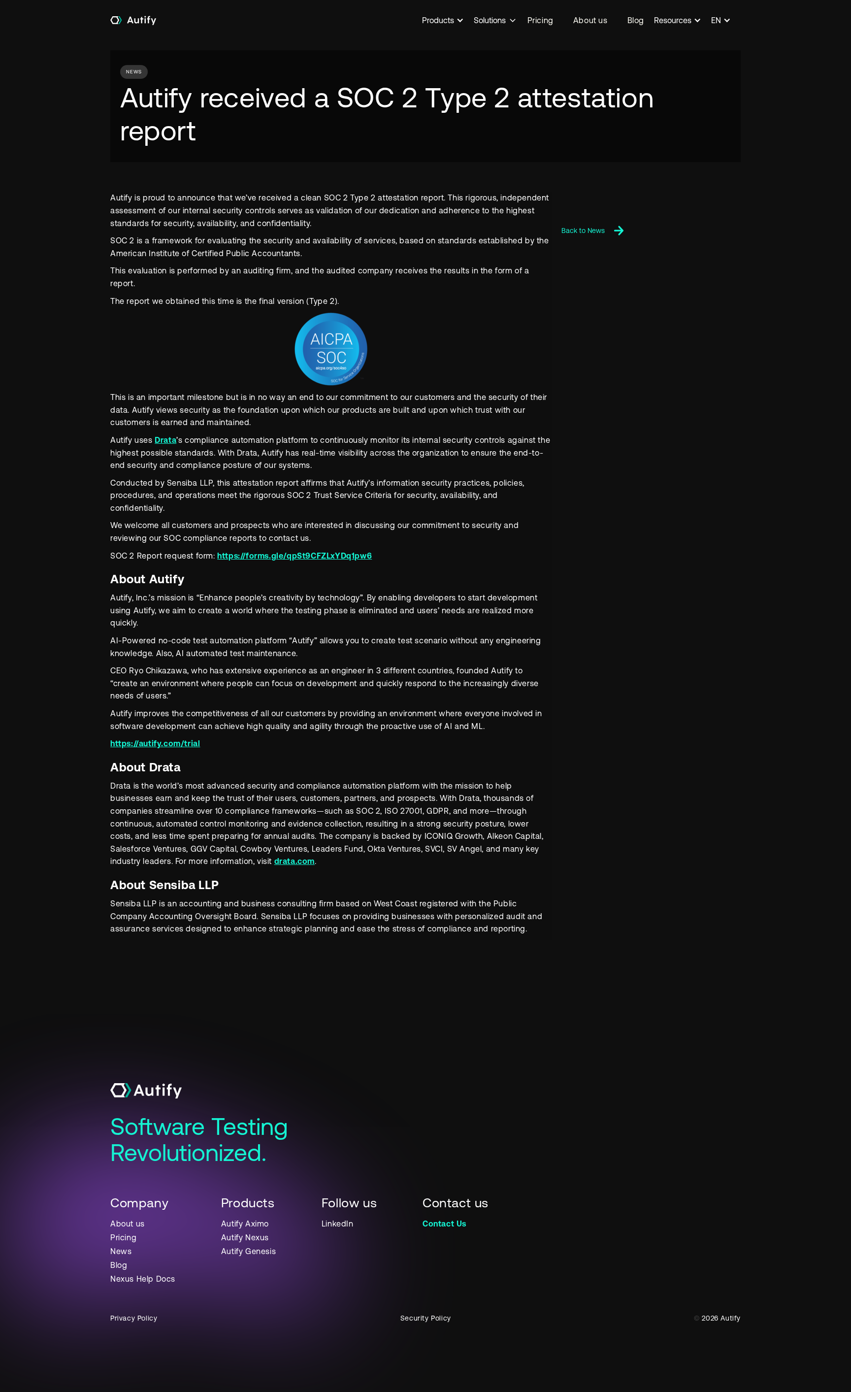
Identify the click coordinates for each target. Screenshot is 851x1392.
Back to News (583, 230)
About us (590, 20)
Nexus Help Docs (142, 1278)
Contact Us (444, 1223)
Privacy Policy (133, 1318)
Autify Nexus (245, 1237)
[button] (448, 20)
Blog (635, 20)
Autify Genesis (248, 1251)
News (120, 1251)
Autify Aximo (245, 1223)
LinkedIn (338, 1223)
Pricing (540, 20)
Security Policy (425, 1318)
